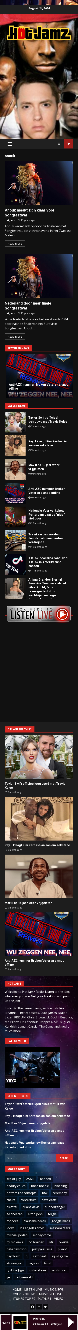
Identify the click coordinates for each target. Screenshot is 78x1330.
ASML (30, 1179)
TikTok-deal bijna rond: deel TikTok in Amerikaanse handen (15, 564)
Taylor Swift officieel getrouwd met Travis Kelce (15, 422)
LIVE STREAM (68, 143)
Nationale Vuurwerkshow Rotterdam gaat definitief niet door (15, 517)
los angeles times (32, 1228)
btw (44, 1193)
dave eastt (49, 1200)
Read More (15, 243)
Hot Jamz (10, 220)
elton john (35, 1214)
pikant (62, 1249)
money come (42, 1235)
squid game (59, 1256)
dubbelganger (55, 1207)
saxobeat (39, 1256)
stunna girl (14, 1263)
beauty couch (16, 1186)
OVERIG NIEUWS (24, 1294)
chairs (11, 1200)
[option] (39, 376)
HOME (17, 1289)
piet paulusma (42, 1249)
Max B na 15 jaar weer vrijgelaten (15, 469)
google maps (60, 1221)
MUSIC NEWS (54, 1289)
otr (51, 1242)
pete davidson (17, 1249)
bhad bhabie (40, 1186)
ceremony (60, 1193)
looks (10, 1228)
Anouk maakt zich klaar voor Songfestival (39, 183)
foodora (12, 1221)
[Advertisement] (39, 86)
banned (45, 1179)
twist (47, 1263)
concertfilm (28, 1200)
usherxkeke (37, 1270)
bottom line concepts (22, 1193)
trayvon (33, 1263)
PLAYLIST (44, 1299)
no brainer (36, 1242)
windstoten (59, 1270)
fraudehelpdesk (35, 1221)
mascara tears (60, 1228)
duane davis (31, 1207)
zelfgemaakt (24, 1277)
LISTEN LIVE (33, 1289)
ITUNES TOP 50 (24, 1299)
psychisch (13, 1256)
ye (8, 1277)
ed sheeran (15, 1214)
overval (64, 1242)
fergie (52, 1214)
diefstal (12, 1207)
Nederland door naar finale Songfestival (39, 276)
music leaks (15, 1242)
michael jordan (17, 1235)
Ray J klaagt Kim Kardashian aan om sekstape (15, 445)
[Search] (59, 144)
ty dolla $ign (15, 1270)
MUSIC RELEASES (51, 1294)
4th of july (14, 1179)
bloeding (60, 1186)
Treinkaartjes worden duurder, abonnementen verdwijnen (15, 540)
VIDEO (58, 1299)
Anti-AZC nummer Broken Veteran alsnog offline (15, 493)
